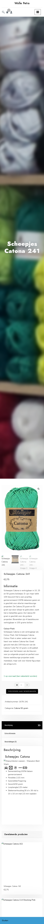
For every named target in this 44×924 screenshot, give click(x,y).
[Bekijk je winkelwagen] (7, 12)
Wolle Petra (22, 3)
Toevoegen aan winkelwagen (22, 691)
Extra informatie (10, 733)
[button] (38, 489)
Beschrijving (9, 725)
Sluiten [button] (5, 920)
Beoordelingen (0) (11, 742)
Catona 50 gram (21, 708)
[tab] (22, 725)
